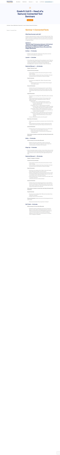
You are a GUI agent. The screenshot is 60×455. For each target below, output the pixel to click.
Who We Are (18, 1)
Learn (37, 1)
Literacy (12, 25)
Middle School (16, 25)
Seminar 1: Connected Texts (11, 30)
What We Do (25, 1)
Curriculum (8, 25)
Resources (30, 1)
